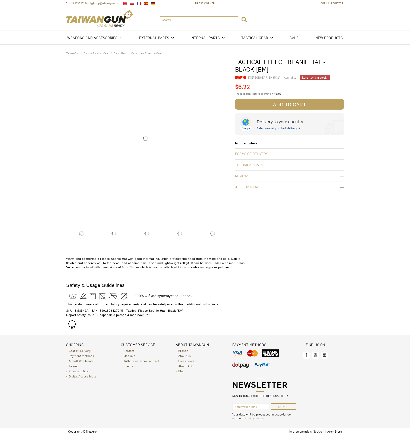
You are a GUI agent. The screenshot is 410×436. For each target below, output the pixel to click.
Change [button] (246, 128)
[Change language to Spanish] (146, 3)
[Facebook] (306, 355)
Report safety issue (80, 315)
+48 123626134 (78, 3)
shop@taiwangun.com (106, 3)
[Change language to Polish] (132, 3)
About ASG (185, 366)
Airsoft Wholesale (81, 361)
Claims (128, 366)
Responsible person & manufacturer (123, 315)
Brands (183, 350)
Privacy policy (78, 371)
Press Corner (205, 3)
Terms (73, 366)
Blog (181, 371)
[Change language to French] (139, 3)
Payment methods (81, 356)
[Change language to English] (125, 3)
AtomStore (334, 431)
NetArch (319, 431)
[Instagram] (324, 355)
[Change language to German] (153, 3)
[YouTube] (315, 355)
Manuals (129, 356)
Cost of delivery (80, 350)
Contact (129, 350)
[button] (244, 19)
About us (184, 356)
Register (337, 3)
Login (323, 3)
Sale (294, 37)
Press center (187, 361)
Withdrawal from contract (141, 361)
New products (329, 37)
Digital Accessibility (82, 376)
